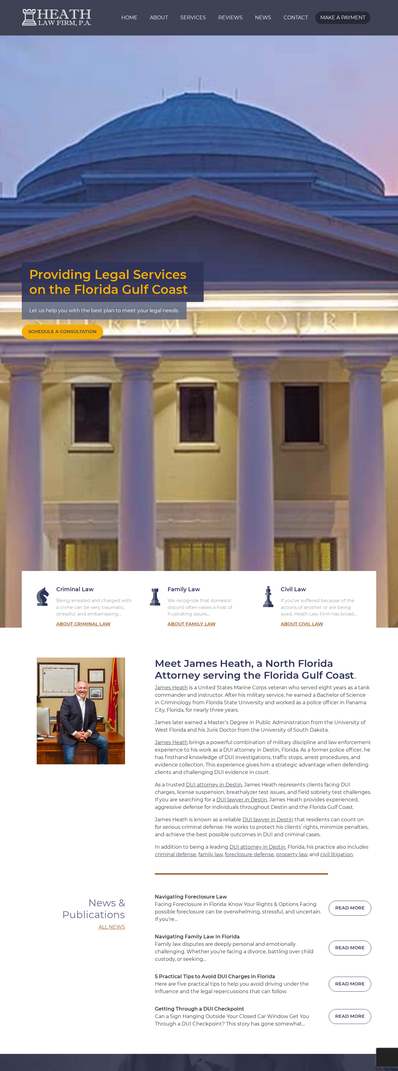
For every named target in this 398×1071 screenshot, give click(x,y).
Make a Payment (342, 18)
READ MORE (350, 908)
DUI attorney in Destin (214, 785)
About (159, 18)
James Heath (171, 688)
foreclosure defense (249, 854)
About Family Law (191, 624)
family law (210, 854)
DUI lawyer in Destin (241, 800)
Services (193, 18)
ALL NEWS (112, 927)
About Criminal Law (83, 624)
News (263, 18)
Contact (296, 18)
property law (291, 854)
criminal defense (175, 854)
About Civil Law (302, 624)
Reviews (230, 18)
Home (129, 18)
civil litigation (336, 854)
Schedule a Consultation (62, 331)
